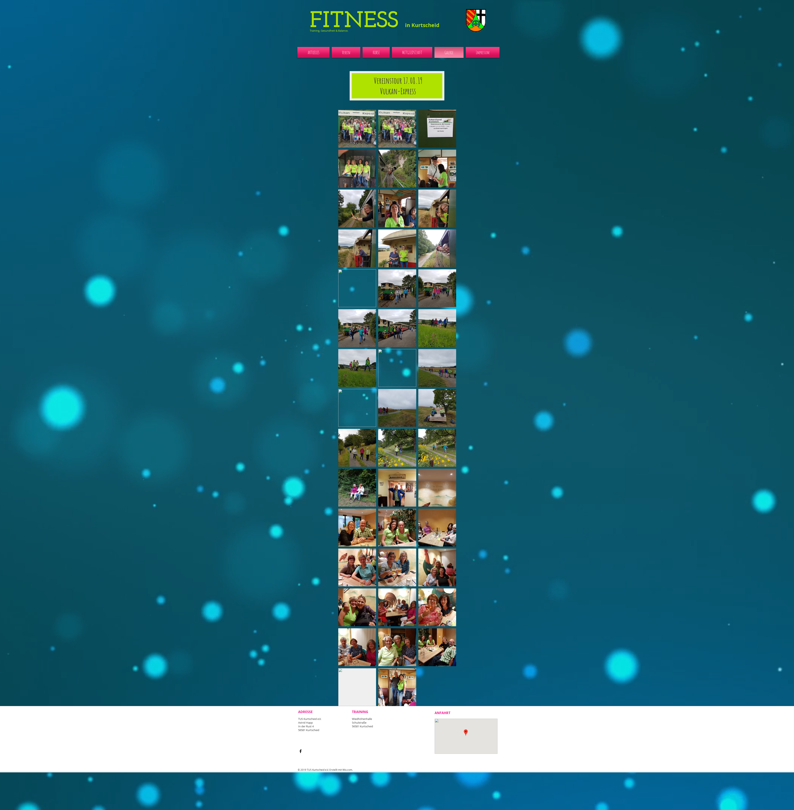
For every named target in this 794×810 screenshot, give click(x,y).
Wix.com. (347, 769)
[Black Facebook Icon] (300, 751)
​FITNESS (374, 21)
